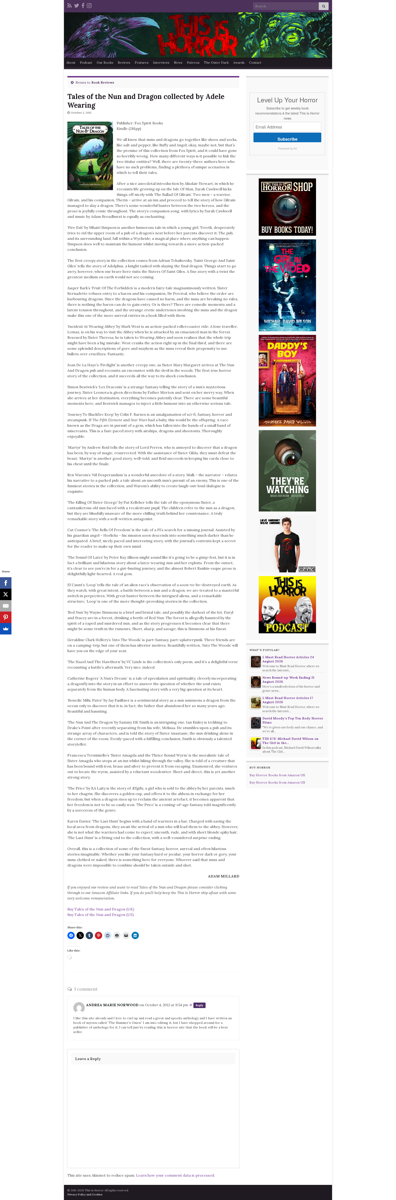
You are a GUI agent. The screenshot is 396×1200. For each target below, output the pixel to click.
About (70, 62)
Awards (239, 62)
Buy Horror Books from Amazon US (277, 782)
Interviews (161, 62)
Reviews (124, 62)
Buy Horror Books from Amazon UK (277, 775)
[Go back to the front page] (198, 35)
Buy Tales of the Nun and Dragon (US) (100, 914)
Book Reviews (102, 82)
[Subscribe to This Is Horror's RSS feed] (69, 4)
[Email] (5, 606)
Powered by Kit (287, 148)
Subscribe (287, 139)
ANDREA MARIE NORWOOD (112, 1005)
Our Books (105, 62)
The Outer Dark (216, 62)
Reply (199, 1005)
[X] (5, 594)
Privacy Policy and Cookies (84, 1194)
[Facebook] (83, 4)
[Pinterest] (5, 617)
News (178, 62)
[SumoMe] (5, 628)
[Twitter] (76, 4)
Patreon (193, 62)
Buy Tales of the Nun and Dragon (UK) (100, 909)
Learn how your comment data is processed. (175, 1175)
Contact (255, 62)
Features (141, 62)
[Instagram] (89, 4)
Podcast (86, 62)
